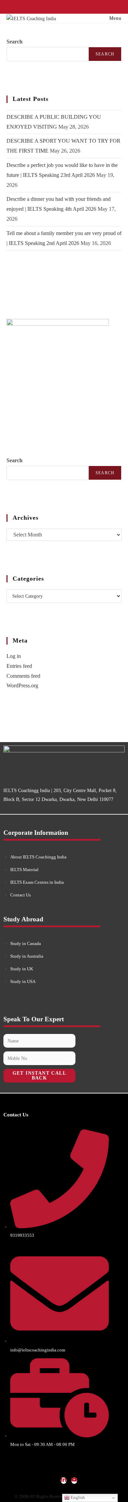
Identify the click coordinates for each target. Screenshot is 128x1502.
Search (14, 41)
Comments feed (23, 676)
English (77, 1497)
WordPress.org (22, 685)
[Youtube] (74, 1480)
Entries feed (19, 666)
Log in (13, 656)
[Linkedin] (64, 1480)
